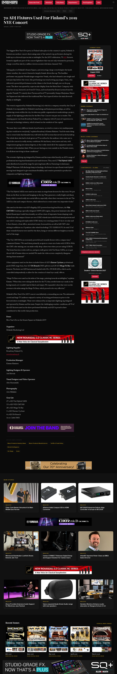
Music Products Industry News (16, 443)
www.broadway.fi (12, 354)
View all (84, 130)
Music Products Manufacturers (38, 443)
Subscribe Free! (34, 2)
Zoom (18, 451)
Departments (72, 2)
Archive (99, 75)
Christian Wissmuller (50, 11)
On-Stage (10, 451)
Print (70, 11)
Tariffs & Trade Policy (56, 443)
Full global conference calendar (90, 252)
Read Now (91, 75)
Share (64, 11)
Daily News (60, 2)
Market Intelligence (13, 447)
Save (58, 11)
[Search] (113, 3)
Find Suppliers (87, 2)
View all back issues (104, 623)
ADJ (65, 57)
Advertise (49, 2)
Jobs (98, 2)
